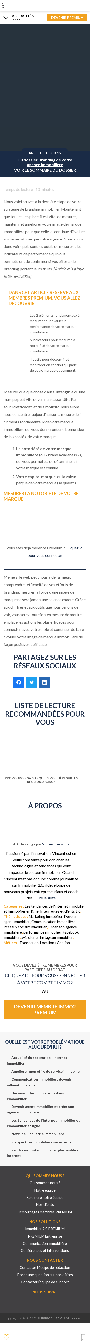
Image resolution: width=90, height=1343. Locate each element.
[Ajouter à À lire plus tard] (83, 1337)
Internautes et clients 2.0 (60, 911)
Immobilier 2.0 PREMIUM (45, 1229)
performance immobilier (43, 932)
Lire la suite (46, 897)
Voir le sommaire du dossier (45, 170)
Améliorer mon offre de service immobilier (46, 1071)
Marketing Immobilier (46, 916)
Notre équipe (45, 1190)
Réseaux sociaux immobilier (25, 927)
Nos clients (45, 1204)
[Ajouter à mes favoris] (7, 1337)
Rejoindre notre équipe (45, 1197)
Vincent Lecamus (55, 844)
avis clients (30, 937)
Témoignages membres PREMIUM (45, 1212)
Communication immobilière (54, 922)
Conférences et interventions (45, 1250)
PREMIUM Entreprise (45, 1236)
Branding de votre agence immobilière (49, 162)
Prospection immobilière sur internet (42, 1142)
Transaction (29, 943)
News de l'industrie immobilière (38, 1134)
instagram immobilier (56, 937)
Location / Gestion (55, 943)
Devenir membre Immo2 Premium (45, 1009)
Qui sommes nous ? (45, 1183)
